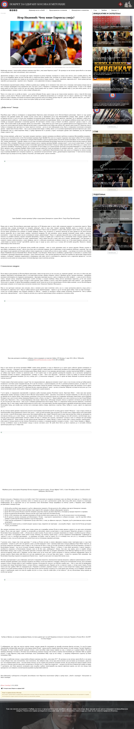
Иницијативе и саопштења (80, 10)
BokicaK (36, 360)
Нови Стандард (6, 685)
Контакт (114, 10)
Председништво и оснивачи (58, 10)
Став (95, 10)
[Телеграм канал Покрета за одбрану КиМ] (2, 688)
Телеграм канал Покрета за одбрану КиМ (13, 688)
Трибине (104, 10)
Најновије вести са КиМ (37, 10)
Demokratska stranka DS (46, 360)
